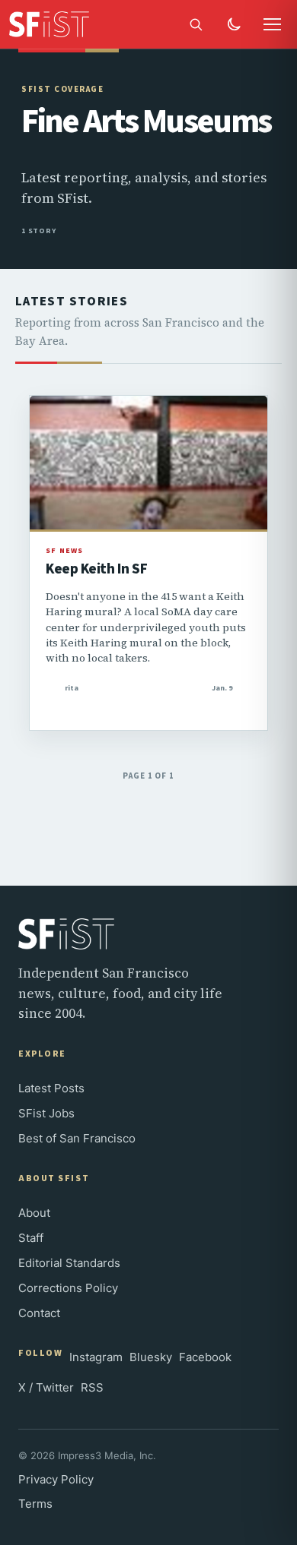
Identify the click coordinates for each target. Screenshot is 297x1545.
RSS (92, 1387)
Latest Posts (51, 1088)
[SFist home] (57, 24)
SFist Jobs (46, 1113)
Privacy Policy (56, 1479)
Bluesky (150, 1357)
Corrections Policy (68, 1288)
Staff (30, 1238)
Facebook (205, 1357)
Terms (35, 1503)
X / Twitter (46, 1387)
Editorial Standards (69, 1263)
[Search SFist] (196, 24)
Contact (39, 1313)
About (34, 1212)
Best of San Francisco (77, 1138)
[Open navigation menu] (272, 24)
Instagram (96, 1357)
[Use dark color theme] (234, 24)
